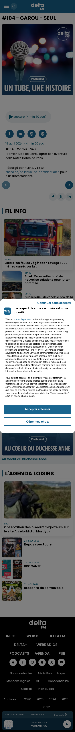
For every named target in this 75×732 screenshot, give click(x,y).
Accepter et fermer (37, 409)
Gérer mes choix (37, 421)
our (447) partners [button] (22, 319)
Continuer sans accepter (54, 303)
